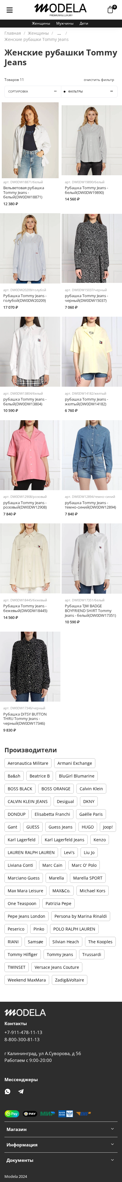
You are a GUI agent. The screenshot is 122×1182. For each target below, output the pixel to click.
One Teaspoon (22, 903)
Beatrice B (40, 776)
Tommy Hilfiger (23, 954)
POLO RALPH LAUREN (74, 929)
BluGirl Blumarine (76, 776)
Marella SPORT (87, 878)
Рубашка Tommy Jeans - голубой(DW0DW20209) (24, 298)
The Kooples (100, 941)
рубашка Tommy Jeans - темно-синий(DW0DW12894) (90, 505)
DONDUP (16, 814)
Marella (56, 878)
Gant (12, 827)
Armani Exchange (74, 763)
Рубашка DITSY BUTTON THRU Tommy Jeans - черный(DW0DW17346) (25, 719)
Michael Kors (92, 890)
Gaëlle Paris (91, 814)
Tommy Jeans (60, 954)
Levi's (69, 852)
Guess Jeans (61, 827)
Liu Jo (89, 852)
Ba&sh (14, 776)
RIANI (13, 941)
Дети (84, 23)
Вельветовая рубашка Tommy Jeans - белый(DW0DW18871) (23, 192)
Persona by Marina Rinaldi (80, 916)
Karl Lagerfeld (22, 839)
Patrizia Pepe (58, 903)
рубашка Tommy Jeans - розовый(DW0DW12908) (25, 505)
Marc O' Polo (84, 865)
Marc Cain (52, 865)
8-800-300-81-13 (22, 1039)
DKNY (88, 801)
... (59, 33)
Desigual (65, 801)
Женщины (41, 23)
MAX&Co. (61, 890)
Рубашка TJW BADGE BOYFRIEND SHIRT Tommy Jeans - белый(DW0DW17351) (90, 610)
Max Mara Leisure (25, 890)
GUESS (32, 827)
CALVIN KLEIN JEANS (28, 801)
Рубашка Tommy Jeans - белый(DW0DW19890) (86, 190)
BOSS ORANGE (55, 788)
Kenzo (100, 839)
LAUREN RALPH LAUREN (31, 852)
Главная (12, 33)
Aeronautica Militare (28, 763)
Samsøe (35, 941)
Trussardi (91, 954)
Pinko (38, 929)
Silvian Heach (65, 941)
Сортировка (18, 91)
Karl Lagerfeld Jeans (64, 839)
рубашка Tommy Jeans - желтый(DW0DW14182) (86, 402)
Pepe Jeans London (26, 916)
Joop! (108, 827)
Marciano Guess (24, 878)
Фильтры (75, 91)
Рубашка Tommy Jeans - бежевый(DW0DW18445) (25, 608)
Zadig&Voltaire (69, 980)
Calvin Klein (91, 788)
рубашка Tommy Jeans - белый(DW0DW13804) (24, 402)
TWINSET (16, 967)
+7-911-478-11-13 (23, 1032)
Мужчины (64, 23)
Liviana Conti (20, 865)
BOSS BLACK (20, 788)
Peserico (16, 929)
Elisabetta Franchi (52, 814)
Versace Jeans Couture (57, 967)
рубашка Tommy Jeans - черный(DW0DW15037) (86, 298)
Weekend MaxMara (27, 980)
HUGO (88, 827)
